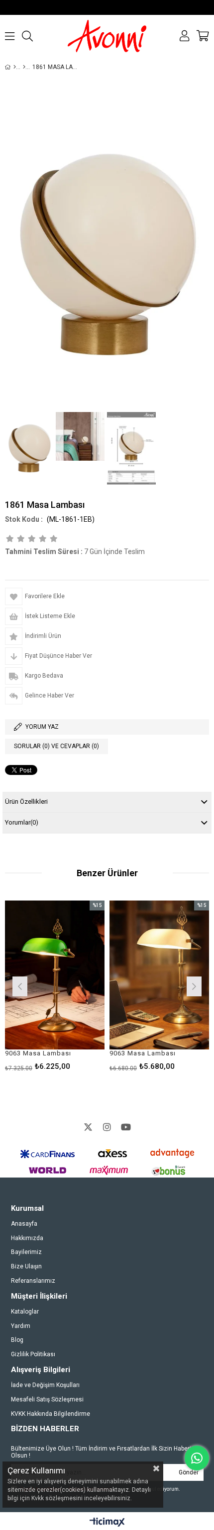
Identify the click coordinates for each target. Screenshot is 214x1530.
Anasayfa (24, 1223)
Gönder (189, 1472)
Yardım (20, 1325)
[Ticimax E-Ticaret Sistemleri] (107, 1523)
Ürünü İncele (29, 985)
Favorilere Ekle (112, 985)
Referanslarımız (33, 1280)
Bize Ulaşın (26, 1266)
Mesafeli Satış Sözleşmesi (47, 1399)
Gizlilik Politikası (33, 1354)
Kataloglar (25, 1311)
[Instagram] (107, 1126)
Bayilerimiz (26, 1252)
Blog (17, 1339)
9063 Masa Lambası (96, 1053)
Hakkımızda (27, 1238)
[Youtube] (125, 1126)
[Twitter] (88, 1126)
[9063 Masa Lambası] (113, 975)
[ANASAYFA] (14, 67)
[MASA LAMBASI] (24, 67)
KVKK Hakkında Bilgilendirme (50, 1413)
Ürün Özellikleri (26, 801)
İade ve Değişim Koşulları (45, 1385)
